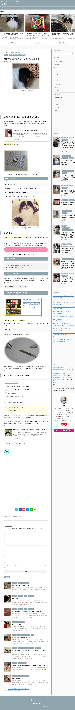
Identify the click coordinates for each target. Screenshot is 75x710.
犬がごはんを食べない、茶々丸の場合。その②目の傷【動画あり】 (68, 177)
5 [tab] (42, 47)
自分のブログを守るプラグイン (15, 691)
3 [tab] (37, 47)
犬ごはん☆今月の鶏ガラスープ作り (21, 637)
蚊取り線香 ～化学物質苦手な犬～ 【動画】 (37, 33)
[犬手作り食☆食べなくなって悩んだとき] (27, 509)
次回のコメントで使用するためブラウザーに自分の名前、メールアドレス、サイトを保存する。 (25, 566)
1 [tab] (33, 47)
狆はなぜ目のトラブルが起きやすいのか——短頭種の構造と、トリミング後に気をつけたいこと (64, 334)
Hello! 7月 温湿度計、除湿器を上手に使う (18, 689)
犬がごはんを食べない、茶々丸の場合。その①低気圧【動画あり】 (68, 191)
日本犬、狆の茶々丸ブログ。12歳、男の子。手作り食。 (38, 706)
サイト (6, 559)
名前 (5, 547)
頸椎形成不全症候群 (13, 516)
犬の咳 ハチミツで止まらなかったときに (63, 382)
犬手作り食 (25, 8)
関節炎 (6, 516)
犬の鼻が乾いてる (17, 598)
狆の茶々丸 (5, 4)
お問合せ (61, 8)
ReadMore (12, 42)
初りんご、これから (17, 624)
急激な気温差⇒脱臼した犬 (59, 367)
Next (73, 30)
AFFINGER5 (44, 707)
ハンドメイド (37, 8)
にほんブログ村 (7, 455)
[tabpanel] (12, 29)
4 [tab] (39, 47)
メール (6, 553)
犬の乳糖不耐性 (16, 678)
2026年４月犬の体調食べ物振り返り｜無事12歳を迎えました (28, 665)
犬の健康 (49, 8)
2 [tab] (35, 47)
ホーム (14, 8)
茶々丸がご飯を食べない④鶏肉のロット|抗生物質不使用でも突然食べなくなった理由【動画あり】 (63, 35)
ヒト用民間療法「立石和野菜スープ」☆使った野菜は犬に (27, 611)
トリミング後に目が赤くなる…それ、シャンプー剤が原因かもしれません (67, 279)
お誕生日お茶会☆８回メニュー (20, 585)
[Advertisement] (26, 103)
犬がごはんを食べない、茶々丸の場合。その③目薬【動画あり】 (68, 162)
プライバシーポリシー (37, 700)
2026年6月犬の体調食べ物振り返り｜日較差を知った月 (68, 217)
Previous (1, 30)
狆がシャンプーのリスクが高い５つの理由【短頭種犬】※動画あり (67, 250)
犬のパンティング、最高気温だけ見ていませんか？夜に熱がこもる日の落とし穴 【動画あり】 (64, 324)
